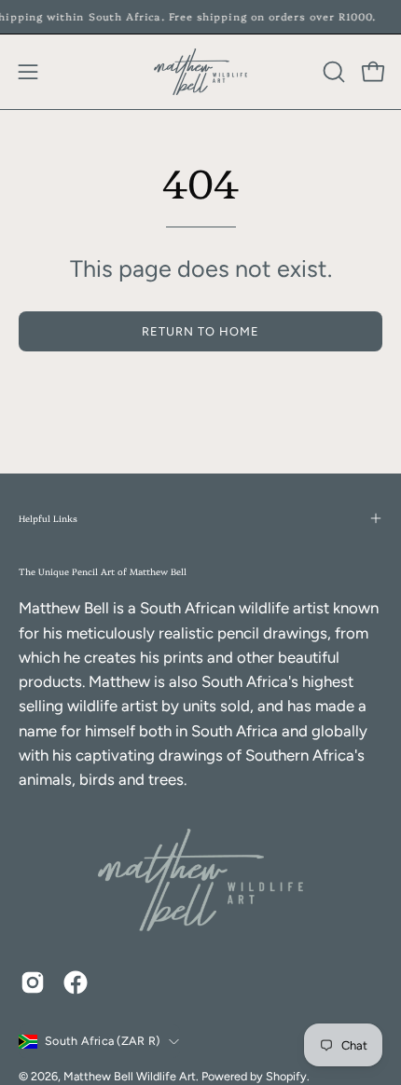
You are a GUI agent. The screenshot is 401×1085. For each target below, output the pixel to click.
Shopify (286, 1076)
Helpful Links (48, 518)
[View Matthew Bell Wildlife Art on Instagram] (33, 982)
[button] (332, 72)
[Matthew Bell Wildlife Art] (200, 71)
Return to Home (200, 331)
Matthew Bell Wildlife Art (129, 1076)
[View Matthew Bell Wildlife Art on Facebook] (76, 982)
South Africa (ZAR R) (102, 1041)
